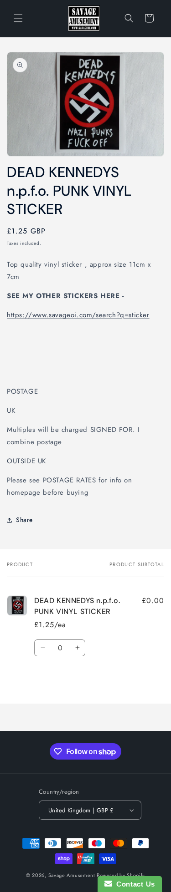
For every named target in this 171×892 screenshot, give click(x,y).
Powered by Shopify (121, 875)
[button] (18, 18)
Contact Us (133, 884)
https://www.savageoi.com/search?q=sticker (78, 315)
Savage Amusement (71, 875)
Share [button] (24, 519)
